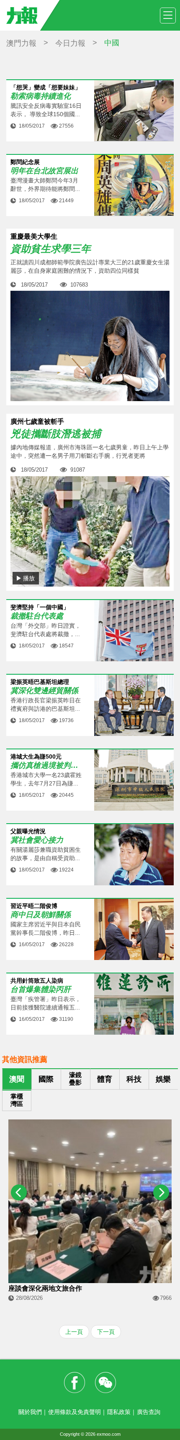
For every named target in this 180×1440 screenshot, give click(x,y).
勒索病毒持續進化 (40, 96)
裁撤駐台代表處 (36, 616)
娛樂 (163, 1079)
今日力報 (70, 43)
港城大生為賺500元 (36, 757)
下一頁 (106, 1331)
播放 (29, 578)
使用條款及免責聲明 (74, 1412)
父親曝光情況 (28, 831)
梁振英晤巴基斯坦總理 (39, 682)
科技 (133, 1079)
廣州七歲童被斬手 (37, 421)
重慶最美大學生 (33, 236)
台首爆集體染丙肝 (40, 990)
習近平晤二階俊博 (33, 906)
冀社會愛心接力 (36, 840)
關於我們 (30, 1412)
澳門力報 (21, 43)
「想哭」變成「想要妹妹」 (45, 87)
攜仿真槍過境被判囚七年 (46, 766)
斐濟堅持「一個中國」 (39, 607)
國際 (46, 1079)
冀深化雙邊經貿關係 (44, 691)
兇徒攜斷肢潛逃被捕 (55, 433)
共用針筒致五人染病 (36, 981)
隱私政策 (119, 1412)
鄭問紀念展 (25, 162)
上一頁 (74, 1331)
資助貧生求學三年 (50, 248)
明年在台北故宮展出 (44, 171)
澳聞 (16, 1079)
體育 (104, 1079)
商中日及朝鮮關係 (40, 915)
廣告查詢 (148, 1412)
